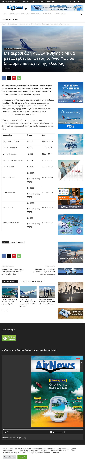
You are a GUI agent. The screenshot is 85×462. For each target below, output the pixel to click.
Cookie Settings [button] (9, 457)
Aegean (13, 242)
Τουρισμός (12, 14)
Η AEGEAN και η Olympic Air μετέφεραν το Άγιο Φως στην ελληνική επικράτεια (44, 271)
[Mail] (74, 1)
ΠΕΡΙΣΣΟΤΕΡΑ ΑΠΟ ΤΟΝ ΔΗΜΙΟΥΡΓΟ (32, 282)
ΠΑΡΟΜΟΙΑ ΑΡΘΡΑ (9, 282)
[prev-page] (3, 310)
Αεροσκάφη (41, 1)
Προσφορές (35, 14)
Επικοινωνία (51, 1)
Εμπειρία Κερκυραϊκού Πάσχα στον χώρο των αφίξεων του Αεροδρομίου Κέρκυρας (12, 271)
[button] (80, 14)
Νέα (4, 14)
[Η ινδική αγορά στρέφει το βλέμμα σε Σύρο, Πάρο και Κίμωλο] (10, 291)
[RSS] (78, 1)
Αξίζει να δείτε (59, 14)
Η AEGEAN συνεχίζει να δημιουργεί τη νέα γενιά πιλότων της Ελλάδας (47, 302)
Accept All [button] (22, 457)
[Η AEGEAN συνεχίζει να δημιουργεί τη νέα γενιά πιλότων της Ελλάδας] (47, 291)
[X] (81, 1)
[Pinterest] (14, 78)
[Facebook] (70, 1)
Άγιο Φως (21, 242)
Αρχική (4, 24)
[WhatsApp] (19, 78)
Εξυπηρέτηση (47, 14)
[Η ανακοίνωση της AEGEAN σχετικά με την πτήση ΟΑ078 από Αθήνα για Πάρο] (28, 291)
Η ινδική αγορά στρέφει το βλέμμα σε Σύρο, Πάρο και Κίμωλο (9, 302)
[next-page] (6, 310)
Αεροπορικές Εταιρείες (29, 1)
